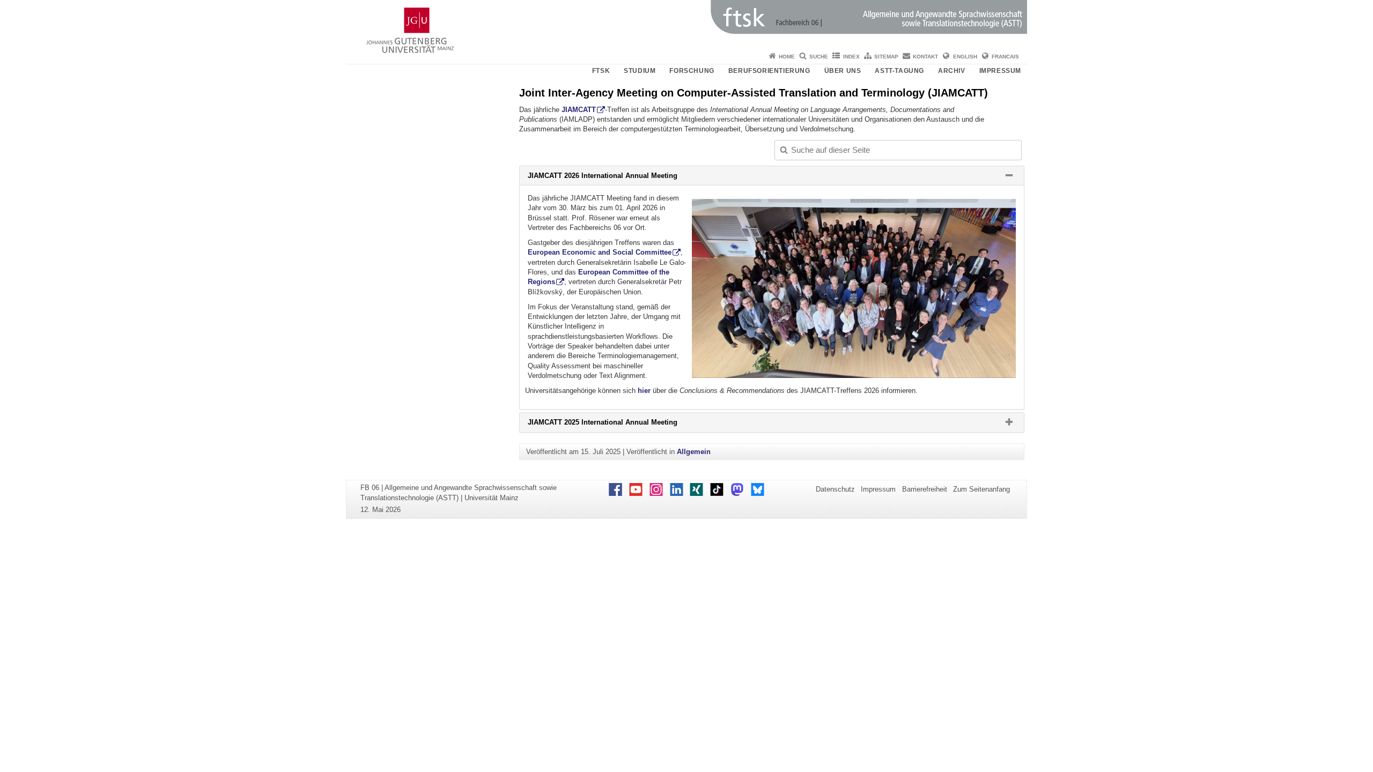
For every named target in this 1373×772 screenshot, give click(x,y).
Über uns (842, 71)
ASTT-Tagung (899, 71)
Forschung (691, 71)
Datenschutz (835, 489)
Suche (818, 57)
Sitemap (886, 57)
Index (851, 57)
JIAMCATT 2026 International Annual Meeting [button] (620, 178)
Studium (639, 71)
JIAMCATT (579, 110)
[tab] (772, 175)
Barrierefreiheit (924, 489)
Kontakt (925, 57)
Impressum (1000, 71)
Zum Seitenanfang (981, 489)
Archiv (951, 71)
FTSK (601, 71)
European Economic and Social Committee (599, 252)
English (965, 57)
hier (645, 391)
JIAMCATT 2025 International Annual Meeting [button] (620, 425)
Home (787, 57)
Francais (1005, 57)
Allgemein (694, 452)
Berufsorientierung (769, 71)
